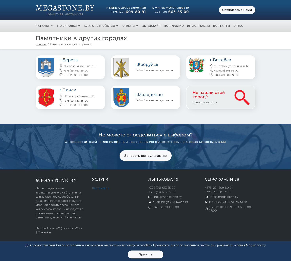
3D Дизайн (151, 25)
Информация (198, 25)
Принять (145, 254)
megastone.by (56, 180)
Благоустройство (99, 25)
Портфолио (174, 25)
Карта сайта (100, 188)
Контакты (221, 25)
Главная (41, 44)
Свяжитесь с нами (237, 10)
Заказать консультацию (146, 156)
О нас (238, 25)
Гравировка (67, 25)
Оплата (128, 25)
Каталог (43, 25)
